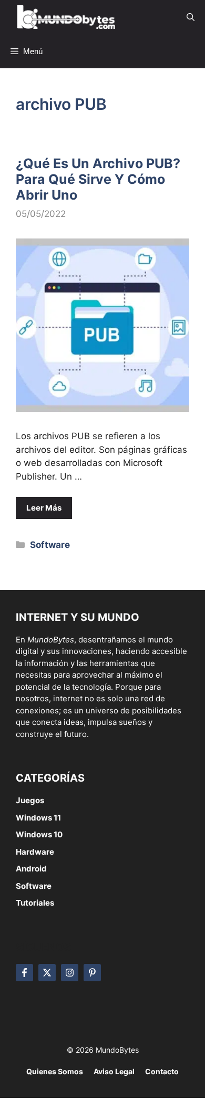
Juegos (30, 800)
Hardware (35, 852)
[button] (190, 17)
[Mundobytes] (64, 17)
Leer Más (44, 508)
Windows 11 (38, 818)
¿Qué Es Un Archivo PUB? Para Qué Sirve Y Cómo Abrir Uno (98, 179)
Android (31, 869)
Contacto (162, 1071)
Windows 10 (39, 834)
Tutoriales (35, 903)
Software (50, 544)
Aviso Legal (114, 1071)
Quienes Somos (54, 1071)
